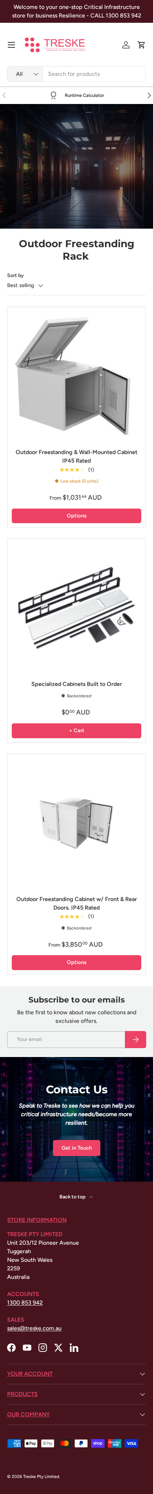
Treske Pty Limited (41, 1476)
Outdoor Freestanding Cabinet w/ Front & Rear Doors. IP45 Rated (76, 903)
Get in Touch (77, 1148)
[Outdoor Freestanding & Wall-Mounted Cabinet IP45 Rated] (76, 376)
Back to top (72, 1197)
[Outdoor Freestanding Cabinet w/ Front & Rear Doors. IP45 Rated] (76, 823)
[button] (141, 45)
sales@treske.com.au (34, 1328)
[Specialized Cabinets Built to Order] (76, 608)
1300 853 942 (25, 1302)
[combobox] (76, 74)
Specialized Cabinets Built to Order (76, 684)
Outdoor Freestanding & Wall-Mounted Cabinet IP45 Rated (76, 456)
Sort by (15, 275)
